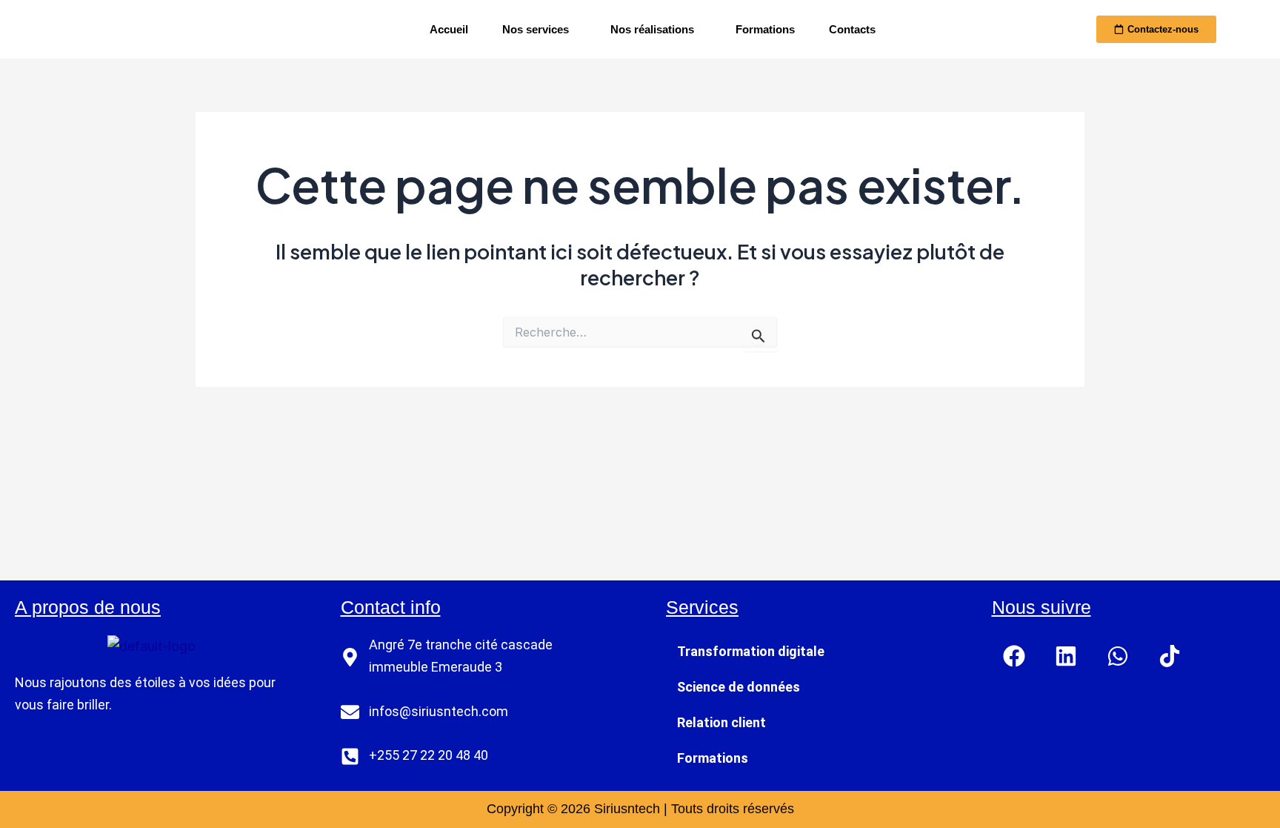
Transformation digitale (750, 651)
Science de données (738, 687)
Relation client (721, 722)
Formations (765, 29)
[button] (539, 29)
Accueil (449, 29)
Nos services (535, 29)
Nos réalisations (652, 29)
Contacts (852, 29)
